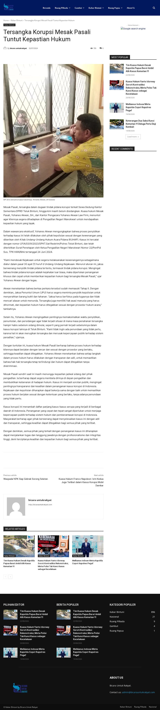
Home (6, 20)
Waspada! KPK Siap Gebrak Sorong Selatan (25, 479)
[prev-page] (5, 577)
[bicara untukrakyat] (5, 48)
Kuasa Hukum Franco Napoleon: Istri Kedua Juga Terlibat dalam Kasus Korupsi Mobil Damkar (81, 482)
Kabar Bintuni (16, 20)
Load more (132, 136)
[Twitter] (32, 56)
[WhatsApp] (46, 56)
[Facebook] (25, 56)
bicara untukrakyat (18, 48)
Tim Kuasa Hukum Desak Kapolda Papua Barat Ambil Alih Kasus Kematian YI (19, 563)
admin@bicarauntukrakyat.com (138, 692)
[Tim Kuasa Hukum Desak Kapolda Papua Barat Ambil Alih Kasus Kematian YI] (19, 546)
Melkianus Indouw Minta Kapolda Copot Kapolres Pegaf (138, 107)
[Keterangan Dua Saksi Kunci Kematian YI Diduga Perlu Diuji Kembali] (117, 124)
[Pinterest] (39, 56)
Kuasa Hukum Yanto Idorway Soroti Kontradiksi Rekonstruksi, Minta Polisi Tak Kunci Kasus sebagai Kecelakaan (141, 87)
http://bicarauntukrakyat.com (40, 504)
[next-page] (10, 577)
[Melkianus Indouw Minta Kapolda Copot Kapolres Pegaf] (87, 546)
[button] (154, 8)
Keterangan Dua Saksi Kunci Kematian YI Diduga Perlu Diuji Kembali (141, 124)
